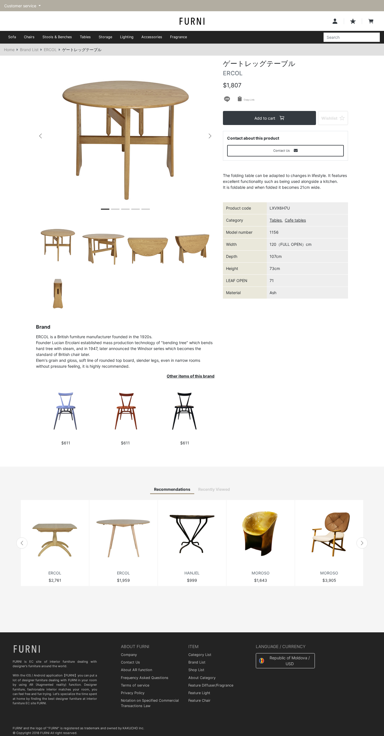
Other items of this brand (190, 376)
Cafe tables (295, 220)
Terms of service (135, 685)
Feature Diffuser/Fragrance (210, 685)
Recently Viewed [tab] (214, 489)
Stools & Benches (57, 37)
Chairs (29, 37)
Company (129, 655)
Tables (85, 37)
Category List (199, 655)
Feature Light (199, 693)
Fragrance (178, 37)
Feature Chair (199, 700)
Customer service (20, 5)
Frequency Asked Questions (144, 678)
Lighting (127, 37)
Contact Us (130, 662)
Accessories (151, 37)
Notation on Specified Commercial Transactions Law (150, 703)
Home (9, 49)
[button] (40, 136)
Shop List (196, 670)
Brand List (29, 49)
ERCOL (50, 49)
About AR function (136, 670)
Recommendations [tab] (172, 489)
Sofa (12, 37)
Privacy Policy (132, 693)
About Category (202, 678)
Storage (105, 37)
